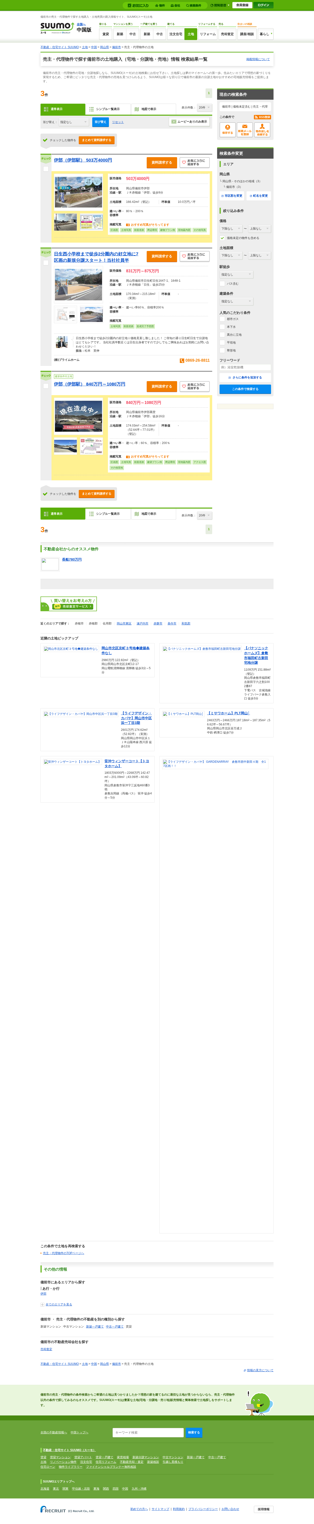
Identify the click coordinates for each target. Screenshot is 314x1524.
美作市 (172, 623)
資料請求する (162, 162)
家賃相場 (123, 1457)
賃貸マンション (60, 1457)
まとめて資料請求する (96, 140)
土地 (191, 34)
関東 (65, 1488)
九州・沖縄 (139, 1488)
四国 (115, 1488)
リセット (118, 122)
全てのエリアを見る (59, 1304)
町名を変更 (260, 195)
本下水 (231, 327)
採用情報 (264, 1509)
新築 (120, 34)
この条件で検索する (245, 389)
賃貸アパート (83, 1457)
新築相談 (153, 1462)
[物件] (160, 5)
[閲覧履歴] (219, 5)
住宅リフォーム (106, 1462)
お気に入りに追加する (195, 163)
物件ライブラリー (70, 1467)
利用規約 (179, 1509)
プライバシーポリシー (203, 1509)
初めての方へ (139, 1509)
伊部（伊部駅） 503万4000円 (83, 160)
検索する (194, 1432)
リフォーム (208, 34)
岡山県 (104, 47)
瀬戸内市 (142, 623)
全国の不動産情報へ (53, 1432)
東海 (96, 1488)
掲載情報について (258, 59)
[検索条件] (194, 5)
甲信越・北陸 (81, 1488)
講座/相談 (247, 34)
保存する (228, 130)
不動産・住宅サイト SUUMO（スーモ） (69, 1450)
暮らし (264, 34)
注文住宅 (176, 34)
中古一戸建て (115, 1326)
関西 (106, 1488)
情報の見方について (260, 1370)
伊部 (43, 1293)
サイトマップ (160, 1509)
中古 (133, 34)
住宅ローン (47, 1467)
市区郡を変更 (233, 195)
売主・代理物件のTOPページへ (63, 1253)
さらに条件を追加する (247, 377)
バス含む (233, 283)
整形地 (231, 350)
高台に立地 (234, 334)
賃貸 (106, 34)
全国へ (81, 24)
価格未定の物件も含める (243, 238)
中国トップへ (79, 1432)
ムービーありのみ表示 (192, 121)
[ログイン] (263, 5)
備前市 (116, 47)
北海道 (44, 1488)
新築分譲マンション (145, 1457)
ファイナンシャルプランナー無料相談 (111, 1467)
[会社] (176, 5)
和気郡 (186, 623)
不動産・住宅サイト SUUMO (59, 47)
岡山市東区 (124, 623)
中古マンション (173, 1457)
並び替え (100, 122)
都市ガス (233, 319)
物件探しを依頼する (262, 130)
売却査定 (227, 34)
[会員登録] (242, 5)
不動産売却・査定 (132, 1462)
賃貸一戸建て (104, 1457)
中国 (94, 47)
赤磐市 (158, 623)
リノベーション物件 (63, 1462)
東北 (56, 1488)
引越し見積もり (173, 1462)
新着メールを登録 (245, 130)
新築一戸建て (95, 1326)
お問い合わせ (230, 1509)
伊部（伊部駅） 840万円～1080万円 (89, 384)
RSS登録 (262, 117)
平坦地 (231, 342)
